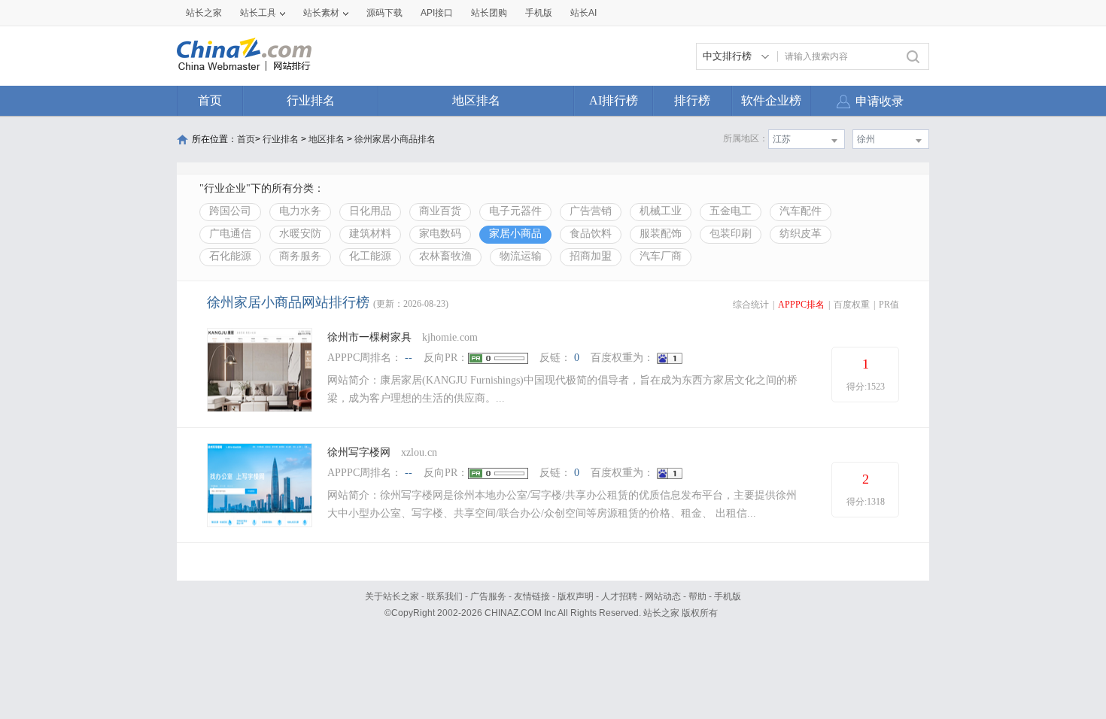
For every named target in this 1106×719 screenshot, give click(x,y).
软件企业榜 (771, 100)
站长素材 (321, 13)
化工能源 (370, 256)
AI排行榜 (613, 100)
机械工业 (661, 211)
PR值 (889, 304)
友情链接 (532, 596)
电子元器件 (515, 211)
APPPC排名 (801, 304)
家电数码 (440, 233)
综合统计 (751, 304)
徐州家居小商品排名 (395, 139)
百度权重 (852, 304)
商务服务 (300, 256)
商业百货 (440, 211)
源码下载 (384, 13)
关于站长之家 (392, 596)
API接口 (437, 13)
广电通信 (230, 233)
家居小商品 (515, 233)
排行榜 (692, 100)
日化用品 (370, 211)
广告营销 (591, 211)
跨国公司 (230, 211)
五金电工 (730, 211)
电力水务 (300, 211)
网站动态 (663, 596)
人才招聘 (619, 596)
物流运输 (521, 256)
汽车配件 (800, 211)
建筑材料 (370, 233)
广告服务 (488, 596)
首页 (210, 100)
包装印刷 (730, 233)
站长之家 (204, 13)
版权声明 (576, 596)
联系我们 (445, 596)
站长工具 (258, 13)
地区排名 (476, 100)
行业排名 (311, 100)
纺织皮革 (800, 233)
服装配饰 (661, 233)
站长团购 (489, 13)
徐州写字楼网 (358, 452)
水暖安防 (300, 233)
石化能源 (230, 256)
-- (408, 357)
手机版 (727, 596)
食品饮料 (591, 233)
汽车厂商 (661, 256)
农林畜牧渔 (445, 256)
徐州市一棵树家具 (369, 337)
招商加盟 (591, 256)
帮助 (697, 596)
